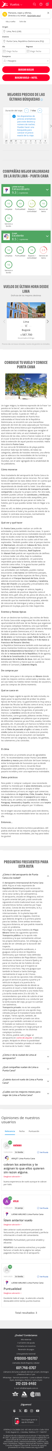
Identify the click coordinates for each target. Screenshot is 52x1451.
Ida (3, 46)
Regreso (29, 46)
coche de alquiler (24, 1037)
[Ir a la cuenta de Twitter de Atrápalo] (20, 1411)
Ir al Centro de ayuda (26, 1343)
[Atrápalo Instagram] (31, 1411)
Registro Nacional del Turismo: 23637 (33, 1443)
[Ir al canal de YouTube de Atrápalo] (37, 1411)
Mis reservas (26, 1339)
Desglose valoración (12, 1176)
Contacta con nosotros (26, 1346)
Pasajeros (6, 56)
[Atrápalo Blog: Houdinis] (14, 1410)
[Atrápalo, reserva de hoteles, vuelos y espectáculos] (5, 4)
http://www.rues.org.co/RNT (32, 1447)
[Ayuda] (41, 4)
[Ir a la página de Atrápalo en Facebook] (26, 1411)
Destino (5, 36)
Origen (5, 27)
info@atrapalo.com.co (29, 1388)
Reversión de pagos (26, 1349)
